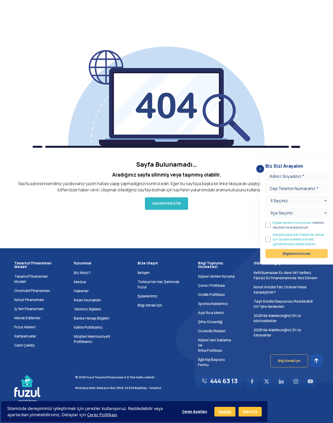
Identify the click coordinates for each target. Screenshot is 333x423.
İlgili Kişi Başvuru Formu (211, 362)
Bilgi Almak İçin (150, 305)
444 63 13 (224, 380)
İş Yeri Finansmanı (29, 308)
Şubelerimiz (148, 296)
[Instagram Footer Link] (296, 381)
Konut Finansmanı (29, 299)
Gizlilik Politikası (211, 294)
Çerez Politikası (211, 285)
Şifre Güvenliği (210, 321)
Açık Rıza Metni (211, 312)
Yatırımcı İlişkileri (87, 309)
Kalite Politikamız (88, 327)
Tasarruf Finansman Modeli (31, 279)
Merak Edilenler (27, 317)
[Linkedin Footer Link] (281, 381)
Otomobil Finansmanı (32, 290)
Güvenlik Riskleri (212, 330)
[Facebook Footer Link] (252, 381)
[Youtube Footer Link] (310, 381)
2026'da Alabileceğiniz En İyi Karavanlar (277, 332)
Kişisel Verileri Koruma (216, 276)
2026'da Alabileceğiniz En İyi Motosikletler (277, 318)
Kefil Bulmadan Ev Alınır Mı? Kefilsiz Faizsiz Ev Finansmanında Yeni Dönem (285, 275)
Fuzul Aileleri (24, 326)
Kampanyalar (25, 336)
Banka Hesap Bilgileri (91, 318)
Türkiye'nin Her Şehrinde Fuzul (159, 284)
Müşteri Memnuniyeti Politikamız (92, 339)
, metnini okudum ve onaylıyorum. (298, 224)
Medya (80, 281)
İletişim (144, 272)
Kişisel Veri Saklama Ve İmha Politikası (214, 345)
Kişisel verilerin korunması (292, 222)
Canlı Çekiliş (24, 345)
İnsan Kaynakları (87, 299)
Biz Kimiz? (82, 272)
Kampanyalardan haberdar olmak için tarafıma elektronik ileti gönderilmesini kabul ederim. (298, 239)
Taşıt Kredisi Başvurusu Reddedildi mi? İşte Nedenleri (283, 304)
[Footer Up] (316, 360)
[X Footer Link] (266, 381)
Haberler (81, 290)
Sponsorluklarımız (213, 303)
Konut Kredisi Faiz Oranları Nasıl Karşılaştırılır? (280, 289)
